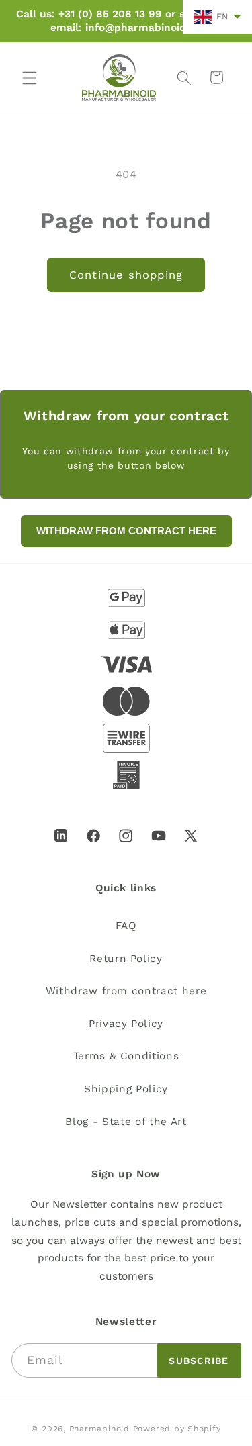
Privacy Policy (126, 1024)
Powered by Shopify (177, 1428)
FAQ (126, 926)
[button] (29, 77)
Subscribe (198, 1360)
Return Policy (126, 959)
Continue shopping (126, 275)
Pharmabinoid (99, 1428)
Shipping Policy (126, 1089)
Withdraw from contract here (126, 991)
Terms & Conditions (126, 1056)
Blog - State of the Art (125, 1122)
